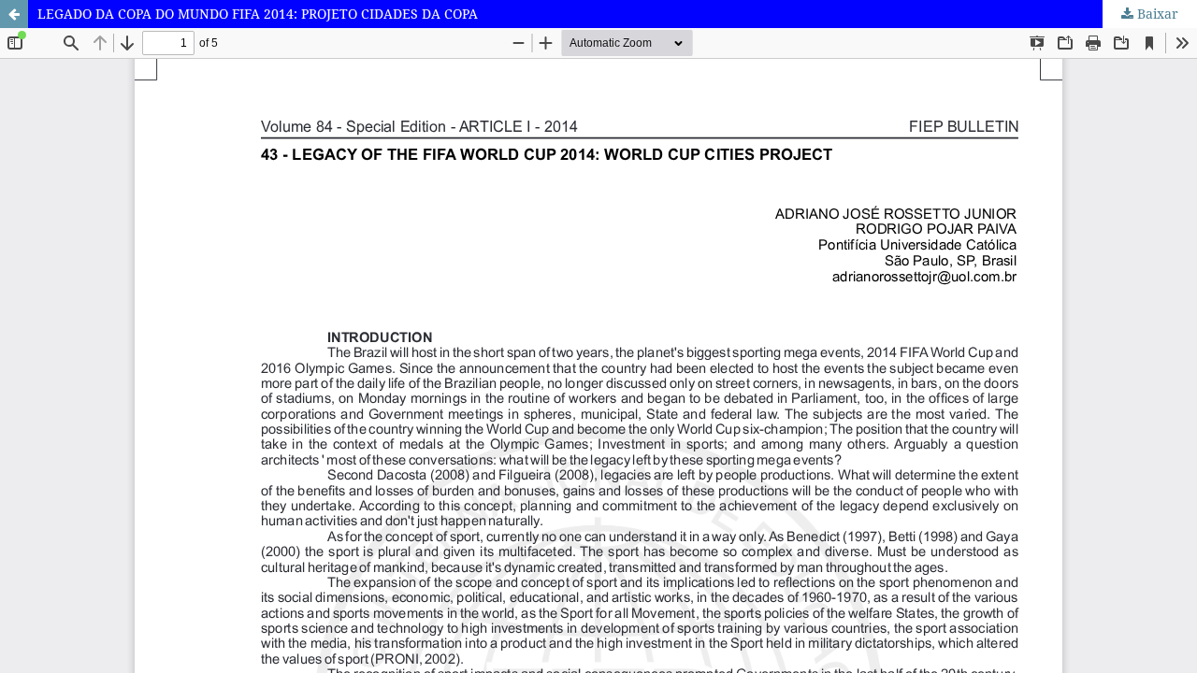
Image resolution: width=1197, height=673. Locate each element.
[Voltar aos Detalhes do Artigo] (14, 14)
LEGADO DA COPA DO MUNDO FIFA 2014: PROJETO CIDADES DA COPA (257, 13)
